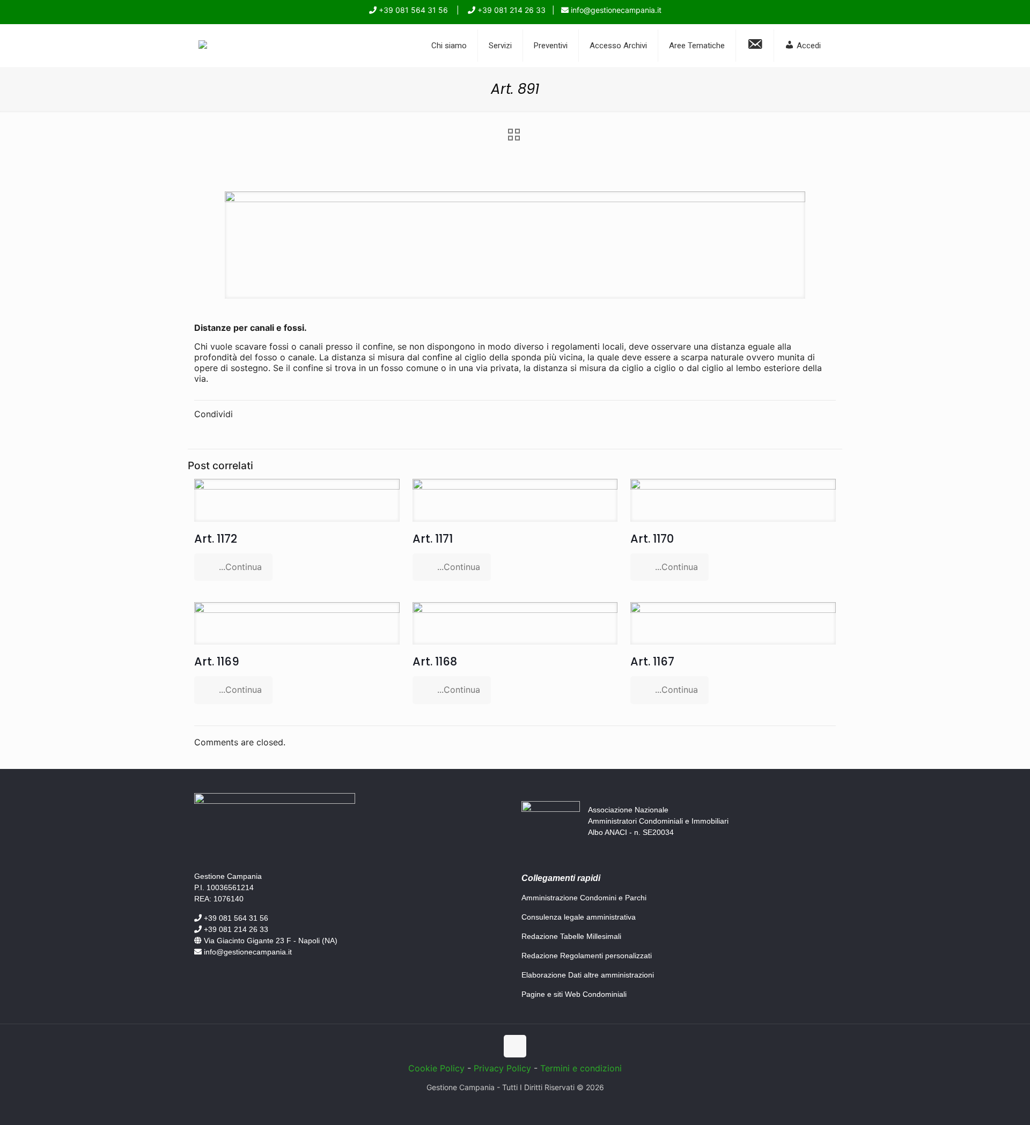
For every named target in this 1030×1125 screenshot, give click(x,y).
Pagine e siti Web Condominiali (574, 994)
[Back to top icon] (515, 1046)
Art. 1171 (433, 538)
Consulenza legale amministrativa (578, 917)
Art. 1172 (215, 538)
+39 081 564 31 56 (412, 9)
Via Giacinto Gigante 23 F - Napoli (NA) (269, 940)
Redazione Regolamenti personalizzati (586, 955)
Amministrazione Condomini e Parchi (583, 897)
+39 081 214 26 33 (510, 9)
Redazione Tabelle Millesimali (571, 936)
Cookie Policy (436, 1068)
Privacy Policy (502, 1068)
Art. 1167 (652, 661)
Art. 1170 (652, 538)
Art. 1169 (216, 661)
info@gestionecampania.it (615, 9)
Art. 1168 (435, 661)
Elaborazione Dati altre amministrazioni (587, 975)
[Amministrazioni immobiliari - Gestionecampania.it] (202, 45)
